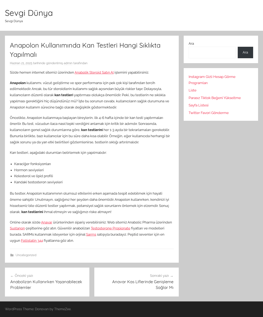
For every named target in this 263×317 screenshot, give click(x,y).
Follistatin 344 (32, 240)
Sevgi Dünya (29, 13)
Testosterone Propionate (110, 228)
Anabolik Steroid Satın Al (94, 72)
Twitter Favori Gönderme (209, 113)
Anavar (46, 222)
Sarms (91, 234)
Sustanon (17, 228)
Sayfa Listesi (199, 105)
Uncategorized (26, 255)
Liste (192, 90)
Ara (191, 43)
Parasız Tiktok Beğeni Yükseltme (215, 98)
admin (68, 63)
